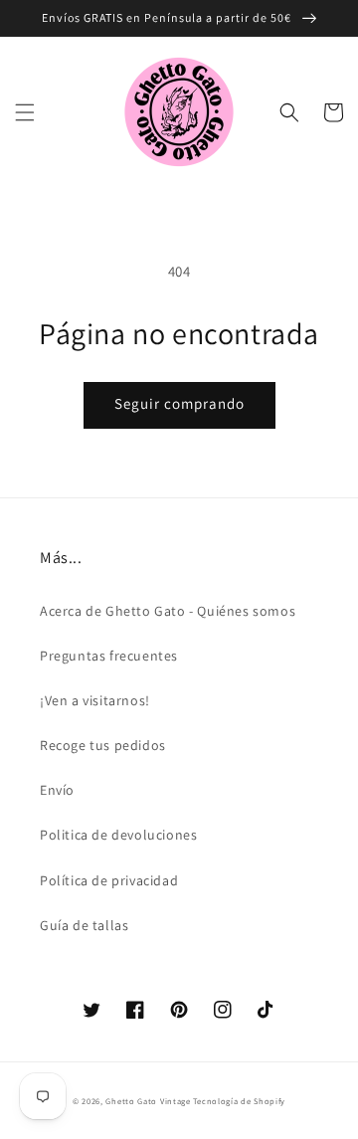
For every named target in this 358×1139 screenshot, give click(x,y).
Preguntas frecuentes (109, 655)
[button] (25, 112)
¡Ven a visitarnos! (95, 700)
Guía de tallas (84, 925)
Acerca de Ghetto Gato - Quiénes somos (167, 611)
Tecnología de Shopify (239, 1100)
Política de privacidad (109, 880)
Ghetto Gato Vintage (147, 1100)
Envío (57, 790)
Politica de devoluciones (118, 835)
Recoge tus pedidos (103, 745)
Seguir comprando (179, 403)
